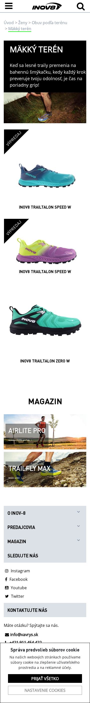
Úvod (9, 22)
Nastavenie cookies (45, 690)
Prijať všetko (45, 678)
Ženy (22, 22)
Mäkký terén (19, 28)
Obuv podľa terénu (49, 22)
